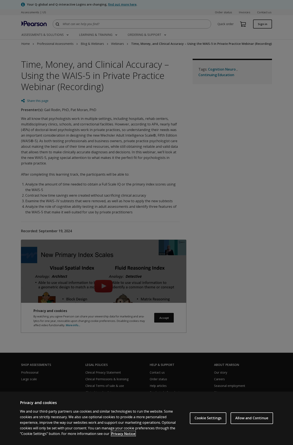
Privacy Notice (123, 433)
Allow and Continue (251, 418)
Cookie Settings (208, 418)
